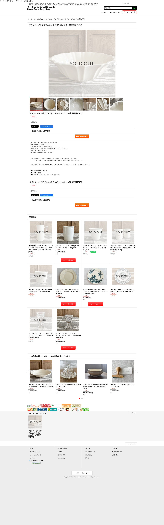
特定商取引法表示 (117, 451)
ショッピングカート (35, 455)
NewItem (60, 451)
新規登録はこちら (115, 12)
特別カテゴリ (61, 455)
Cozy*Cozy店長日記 (90, 451)
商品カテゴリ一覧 (62, 448)
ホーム (32, 448)
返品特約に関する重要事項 (41, 131)
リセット (133, 412)
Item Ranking (61, 458)
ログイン (103, 12)
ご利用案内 (115, 448)
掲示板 (87, 458)
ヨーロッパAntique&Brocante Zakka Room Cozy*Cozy (67, 8)
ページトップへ (132, 444)
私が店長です (88, 455)
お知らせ (87, 448)
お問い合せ (115, 455)
